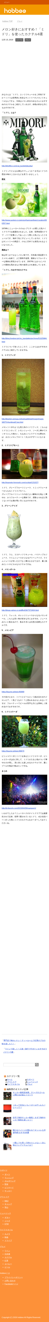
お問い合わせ (10, 1281)
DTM (7, 1224)
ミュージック (32, 1082)
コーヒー (8, 1264)
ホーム (9, 1079)
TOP (9, 21)
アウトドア (11, 1082)
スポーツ (30, 1079)
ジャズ (7, 1221)
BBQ (6, 1201)
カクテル (19, 40)
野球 (6, 1184)
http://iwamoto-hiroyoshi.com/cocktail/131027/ (20, 482)
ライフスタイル (13, 1084)
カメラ (7, 1234)
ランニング (9, 1178)
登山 (6, 1207)
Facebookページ (11, 1284)
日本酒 (7, 1254)
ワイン (7, 1251)
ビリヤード (9, 1188)
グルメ (27, 40)
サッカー (8, 1191)
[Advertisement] (24, 67)
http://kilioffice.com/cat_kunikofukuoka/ (17, 166)
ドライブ (8, 1241)
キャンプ (8, 1204)
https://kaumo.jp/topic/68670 (13, 751)
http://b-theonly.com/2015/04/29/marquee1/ (19, 808)
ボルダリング (10, 1181)
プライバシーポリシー (14, 1277)
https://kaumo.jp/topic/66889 (13, 692)
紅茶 (6, 1261)
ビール (7, 1267)
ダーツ (7, 1174)
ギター (7, 1218)
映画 (6, 1237)
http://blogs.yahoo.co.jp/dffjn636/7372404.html (20, 610)
